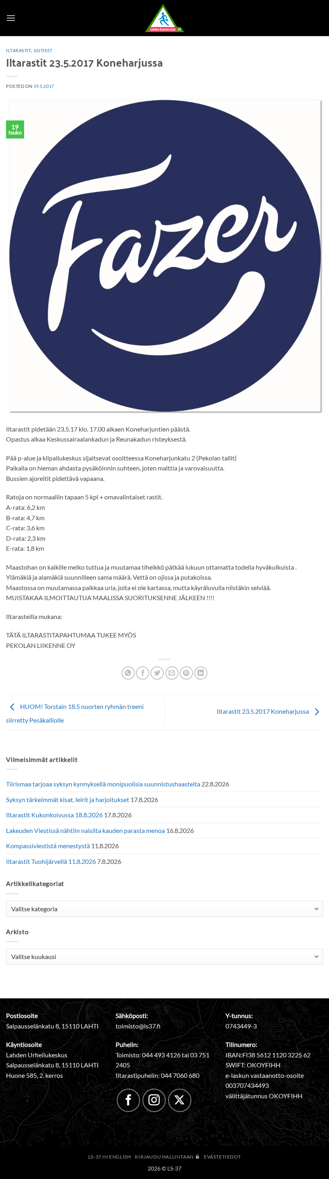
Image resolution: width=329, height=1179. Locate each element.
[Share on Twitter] (157, 673)
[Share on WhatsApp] (128, 673)
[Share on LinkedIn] (200, 673)
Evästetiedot (222, 1157)
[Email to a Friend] (172, 673)
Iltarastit (18, 50)
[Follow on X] (179, 1100)
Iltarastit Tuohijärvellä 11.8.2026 (51, 861)
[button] (11, 18)
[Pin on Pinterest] (186, 673)
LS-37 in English (109, 1157)
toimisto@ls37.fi (138, 1026)
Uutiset (43, 50)
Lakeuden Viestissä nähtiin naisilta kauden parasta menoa (85, 830)
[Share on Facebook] (142, 673)
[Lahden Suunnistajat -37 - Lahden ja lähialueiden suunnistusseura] (164, 18)
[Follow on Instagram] (154, 1100)
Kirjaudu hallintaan (165, 1157)
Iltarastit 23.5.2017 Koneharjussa (263, 711)
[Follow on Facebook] (128, 1100)
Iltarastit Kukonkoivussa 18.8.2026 (54, 815)
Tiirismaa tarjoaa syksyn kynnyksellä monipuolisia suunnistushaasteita (103, 784)
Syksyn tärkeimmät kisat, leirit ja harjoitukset (67, 799)
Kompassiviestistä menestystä (48, 845)
